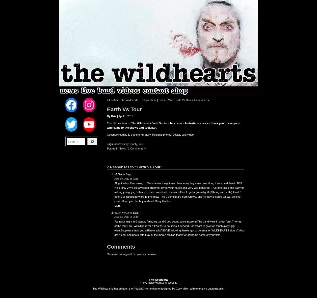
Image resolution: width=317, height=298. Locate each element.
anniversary (121, 144)
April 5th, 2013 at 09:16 (126, 179)
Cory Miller (182, 288)
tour (141, 144)
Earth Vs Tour (124, 109)
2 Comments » (137, 148)
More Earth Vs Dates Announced (187, 100)
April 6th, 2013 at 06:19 (126, 217)
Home (162, 100)
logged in (128, 254)
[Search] (92, 141)
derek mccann (123, 212)
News (122, 148)
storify (133, 144)
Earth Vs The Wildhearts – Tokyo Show (132, 100)
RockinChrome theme (146, 288)
